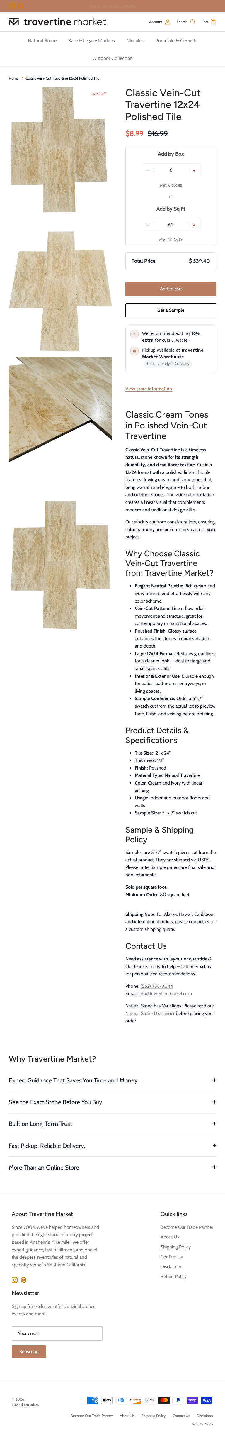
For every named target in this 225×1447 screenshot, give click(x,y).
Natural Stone (42, 40)
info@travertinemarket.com (165, 993)
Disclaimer (171, 1266)
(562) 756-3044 (156, 986)
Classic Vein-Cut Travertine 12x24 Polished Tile (62, 78)
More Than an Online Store (44, 1167)
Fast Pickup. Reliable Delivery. (47, 1145)
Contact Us (172, 1257)
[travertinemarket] (57, 22)
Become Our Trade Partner (187, 1227)
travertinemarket (25, 1404)
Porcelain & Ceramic (176, 40)
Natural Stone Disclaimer (150, 1013)
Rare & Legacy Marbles (91, 40)
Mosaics (135, 40)
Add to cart (171, 289)
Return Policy (174, 1276)
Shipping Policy (176, 1247)
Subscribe (28, 1351)
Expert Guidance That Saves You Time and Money (73, 1080)
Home (14, 78)
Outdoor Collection (113, 58)
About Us (170, 1237)
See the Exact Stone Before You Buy (55, 1102)
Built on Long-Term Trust (40, 1123)
